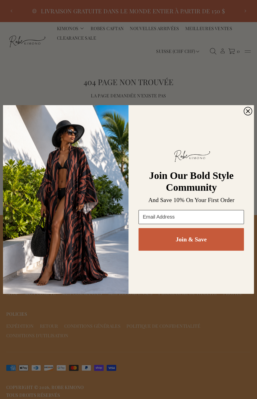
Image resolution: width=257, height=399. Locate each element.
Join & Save (191, 239)
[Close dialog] (248, 111)
